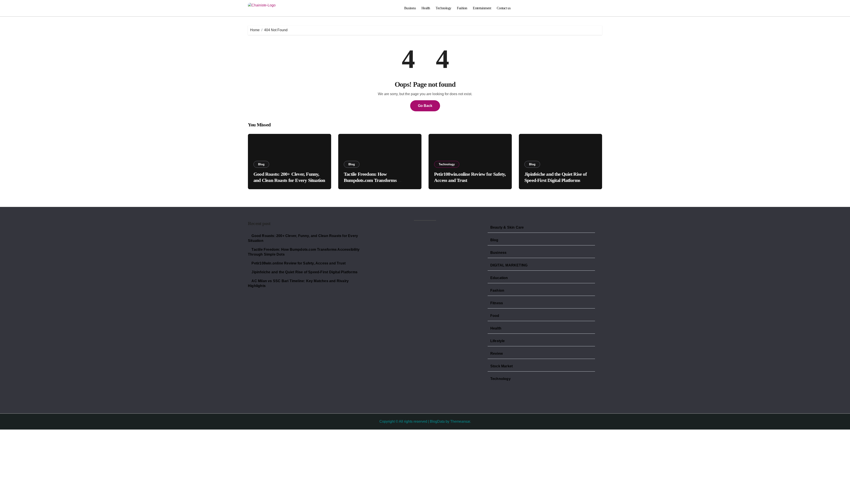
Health (425, 8)
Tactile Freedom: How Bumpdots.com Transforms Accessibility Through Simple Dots (377, 180)
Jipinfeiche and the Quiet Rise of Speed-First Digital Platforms (304, 272)
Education (499, 278)
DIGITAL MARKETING (508, 265)
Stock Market (501, 366)
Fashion (462, 8)
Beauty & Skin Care (507, 227)
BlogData (437, 421)
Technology (443, 8)
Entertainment (482, 8)
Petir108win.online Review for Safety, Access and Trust (298, 263)
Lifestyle (497, 341)
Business (410, 8)
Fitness (496, 303)
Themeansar (460, 421)
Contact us (503, 8)
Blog (261, 164)
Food (494, 316)
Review (496, 353)
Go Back (425, 106)
